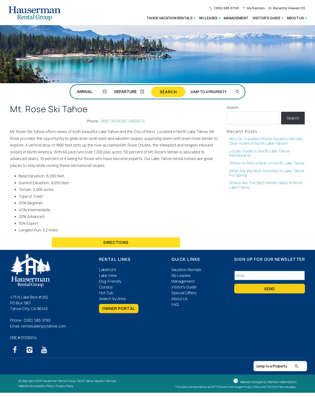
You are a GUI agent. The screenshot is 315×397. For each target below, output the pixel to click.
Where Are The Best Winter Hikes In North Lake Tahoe (266, 185)
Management (236, 18)
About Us (295, 18)
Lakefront (107, 269)
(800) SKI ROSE (113, 121)
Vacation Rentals (186, 269)
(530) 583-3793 (36, 320)
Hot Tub (106, 292)
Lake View (108, 275)
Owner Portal (118, 308)
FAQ (174, 304)
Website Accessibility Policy (36, 386)
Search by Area (112, 298)
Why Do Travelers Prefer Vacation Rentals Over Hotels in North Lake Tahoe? (266, 141)
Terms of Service (278, 387)
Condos (106, 287)
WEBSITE (137, 121)
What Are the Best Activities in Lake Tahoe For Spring (266, 173)
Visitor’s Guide (266, 18)
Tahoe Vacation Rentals (169, 18)
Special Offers (183, 292)
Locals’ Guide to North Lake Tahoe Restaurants (259, 153)
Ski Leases (208, 18)
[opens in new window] (17, 350)
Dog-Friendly (110, 281)
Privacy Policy (64, 386)
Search (168, 91)
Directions (116, 242)
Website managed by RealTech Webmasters (268, 382)
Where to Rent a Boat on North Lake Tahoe (266, 163)
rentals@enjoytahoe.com (43, 326)
